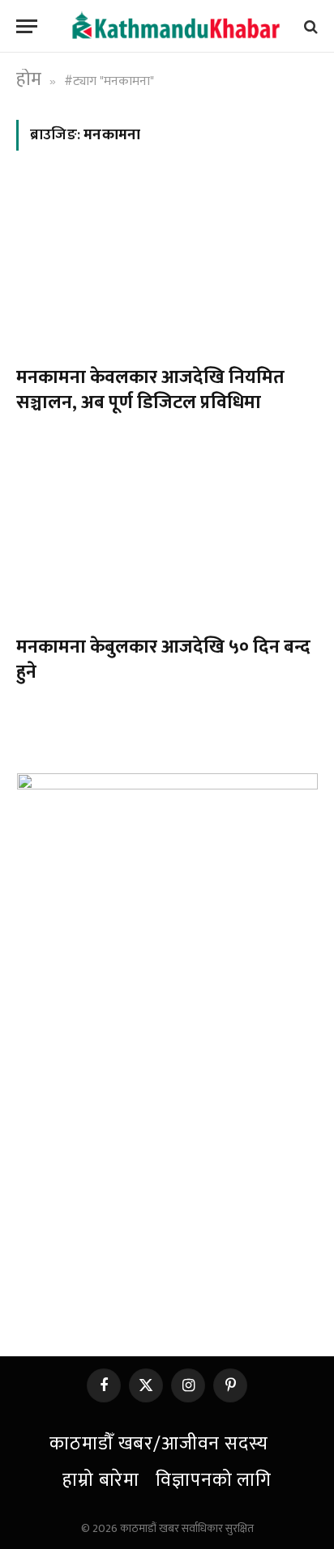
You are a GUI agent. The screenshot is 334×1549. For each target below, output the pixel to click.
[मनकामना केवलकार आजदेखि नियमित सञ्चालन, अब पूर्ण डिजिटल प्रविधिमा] (167, 267)
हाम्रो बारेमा (100, 1480)
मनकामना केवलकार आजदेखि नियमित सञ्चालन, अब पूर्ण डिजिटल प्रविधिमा (150, 390)
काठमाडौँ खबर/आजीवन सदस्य (158, 1443)
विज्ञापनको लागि (214, 1480)
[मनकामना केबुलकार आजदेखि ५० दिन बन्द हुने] (167, 536)
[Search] (309, 26)
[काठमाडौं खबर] (175, 26)
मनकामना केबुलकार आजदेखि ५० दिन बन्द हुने (163, 659)
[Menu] (26, 26)
